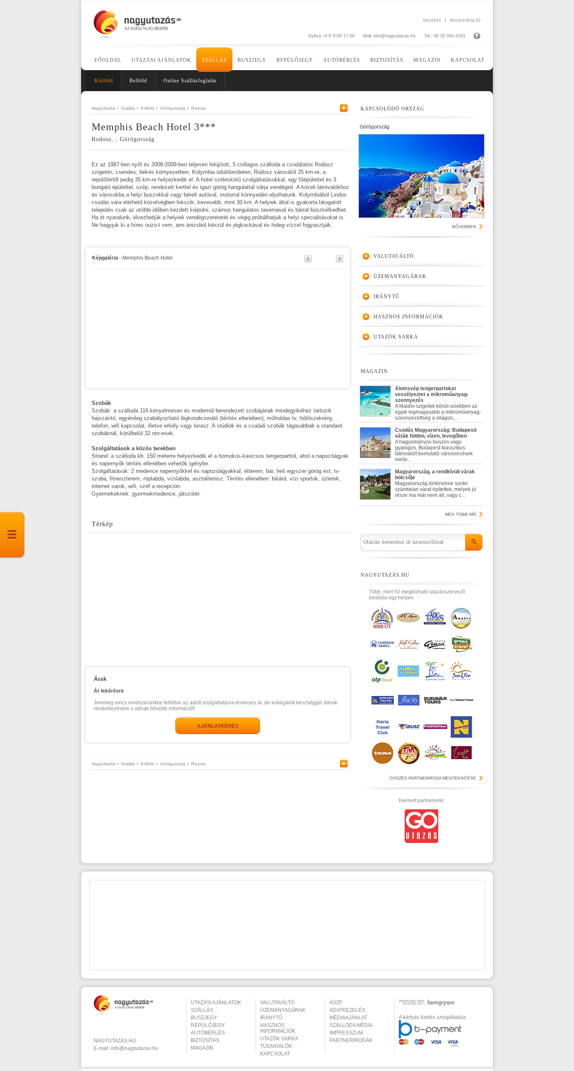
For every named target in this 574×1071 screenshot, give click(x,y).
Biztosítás (386, 60)
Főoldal (108, 60)
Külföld (104, 81)
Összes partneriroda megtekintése (433, 778)
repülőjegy (208, 1025)
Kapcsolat (467, 60)
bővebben (464, 226)
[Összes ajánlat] (12, 535)
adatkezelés (347, 1010)
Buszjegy (251, 60)
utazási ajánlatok (216, 1002)
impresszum (346, 1033)
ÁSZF (335, 1002)
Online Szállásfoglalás (190, 81)
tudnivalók (276, 1046)
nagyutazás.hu (115, 1041)
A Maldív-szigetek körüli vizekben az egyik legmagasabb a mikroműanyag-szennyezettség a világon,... (438, 401)
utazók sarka (279, 1039)
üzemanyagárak (282, 1010)
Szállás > (130, 108)
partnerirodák (351, 1040)
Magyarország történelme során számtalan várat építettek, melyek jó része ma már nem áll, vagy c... (435, 483)
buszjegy (204, 1018)
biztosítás (205, 1040)
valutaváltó (277, 1002)
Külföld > (149, 108)
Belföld (138, 81)
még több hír (460, 514)
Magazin (427, 60)
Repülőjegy (294, 60)
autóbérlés (208, 1033)
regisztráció (465, 20)
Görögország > (174, 108)
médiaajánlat (348, 1018)
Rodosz (198, 108)
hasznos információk (277, 1028)
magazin (202, 1048)
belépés (432, 20)
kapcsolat (275, 1054)
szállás (202, 1010)
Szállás (214, 60)
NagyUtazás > (105, 108)
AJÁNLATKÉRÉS (217, 726)
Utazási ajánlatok (161, 60)
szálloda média (351, 1025)
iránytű (271, 1018)
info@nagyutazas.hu (395, 35)
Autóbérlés (341, 60)
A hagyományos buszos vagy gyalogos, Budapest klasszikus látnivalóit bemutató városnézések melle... (436, 443)
